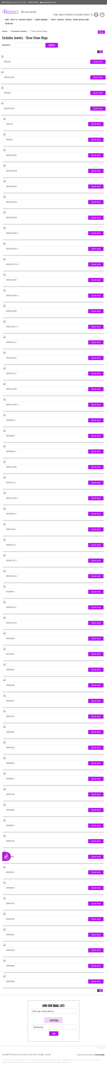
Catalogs (60, 20)
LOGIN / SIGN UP (59, 14)
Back (101, 32)
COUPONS (78, 14)
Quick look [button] (98, 62)
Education (9, 23)
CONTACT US (88, 14)
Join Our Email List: (53, 1005)
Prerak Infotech (99, 1055)
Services (68, 20)
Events (53, 20)
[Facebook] (96, 14)
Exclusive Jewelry (25, 20)
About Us (13, 20)
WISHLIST (69, 14)
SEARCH (6, 45)
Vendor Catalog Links (81, 20)
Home (7, 20)
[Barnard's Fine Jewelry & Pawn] (20, 11)
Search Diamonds (41, 20)
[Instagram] (102, 14)
